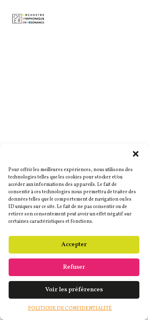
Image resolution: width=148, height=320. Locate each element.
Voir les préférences (74, 290)
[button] (136, 154)
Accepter (74, 244)
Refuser (74, 267)
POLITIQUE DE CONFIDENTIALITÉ (70, 308)
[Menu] (128, 16)
